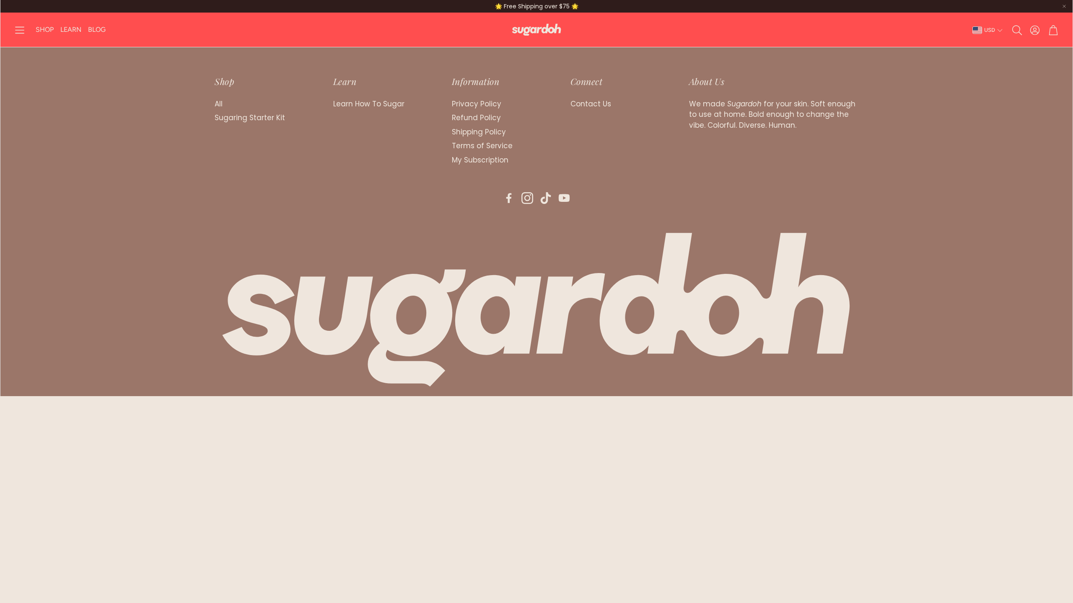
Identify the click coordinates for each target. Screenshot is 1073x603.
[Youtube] (564, 198)
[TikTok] (546, 198)
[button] (20, 30)
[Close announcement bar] (1064, 6)
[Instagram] (527, 198)
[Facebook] (509, 198)
